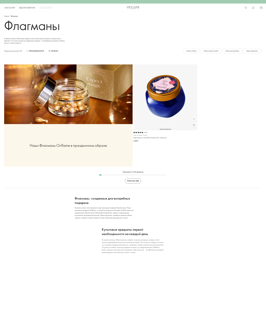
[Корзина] (261, 8)
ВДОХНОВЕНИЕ (27, 7)
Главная (6, 16)
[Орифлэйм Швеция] (133, 7)
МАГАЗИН (10, 7)
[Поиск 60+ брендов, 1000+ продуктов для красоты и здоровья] (245, 7)
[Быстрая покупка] (193, 125)
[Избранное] (193, 119)
